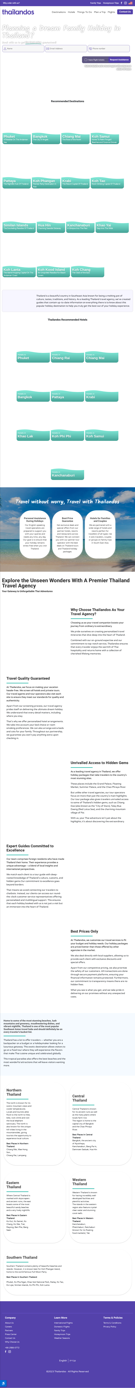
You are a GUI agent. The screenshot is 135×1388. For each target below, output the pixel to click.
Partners (9, 1330)
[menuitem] (63, 1361)
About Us (9, 1323)
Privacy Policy (109, 1327)
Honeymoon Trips (111, 3)
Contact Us (125, 12)
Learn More (60, 1317)
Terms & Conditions (112, 1323)
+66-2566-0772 (12, 1348)
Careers (8, 1327)
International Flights (63, 1323)
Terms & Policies (113, 1317)
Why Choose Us (12, 1342)
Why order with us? (11, 3)
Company (10, 1317)
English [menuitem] (63, 1360)
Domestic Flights (62, 1327)
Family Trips (95, 3)
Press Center (11, 1334)
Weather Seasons (62, 1338)
